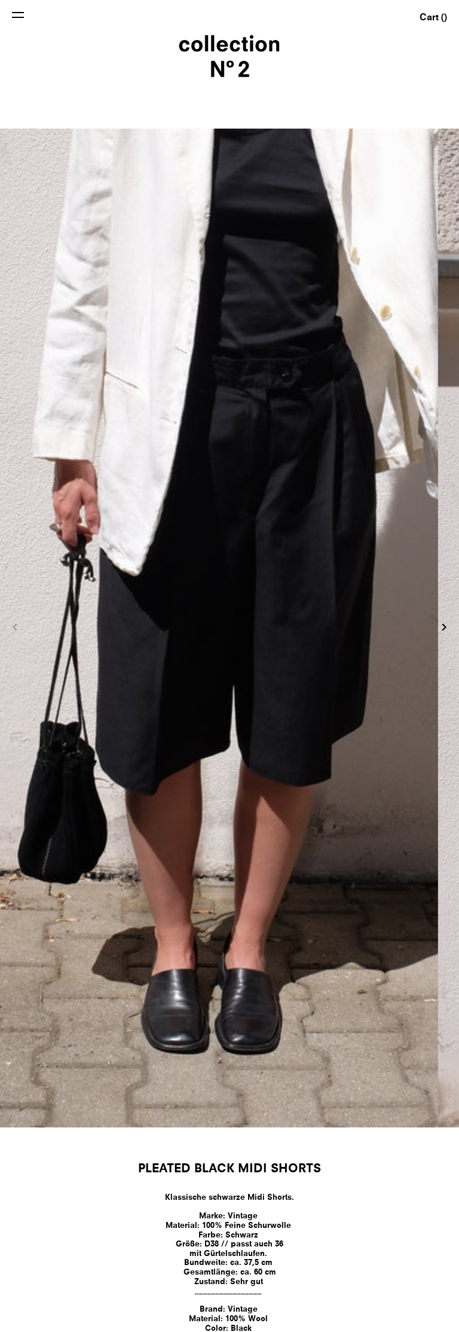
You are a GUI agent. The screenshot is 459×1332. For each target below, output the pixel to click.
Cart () (433, 18)
